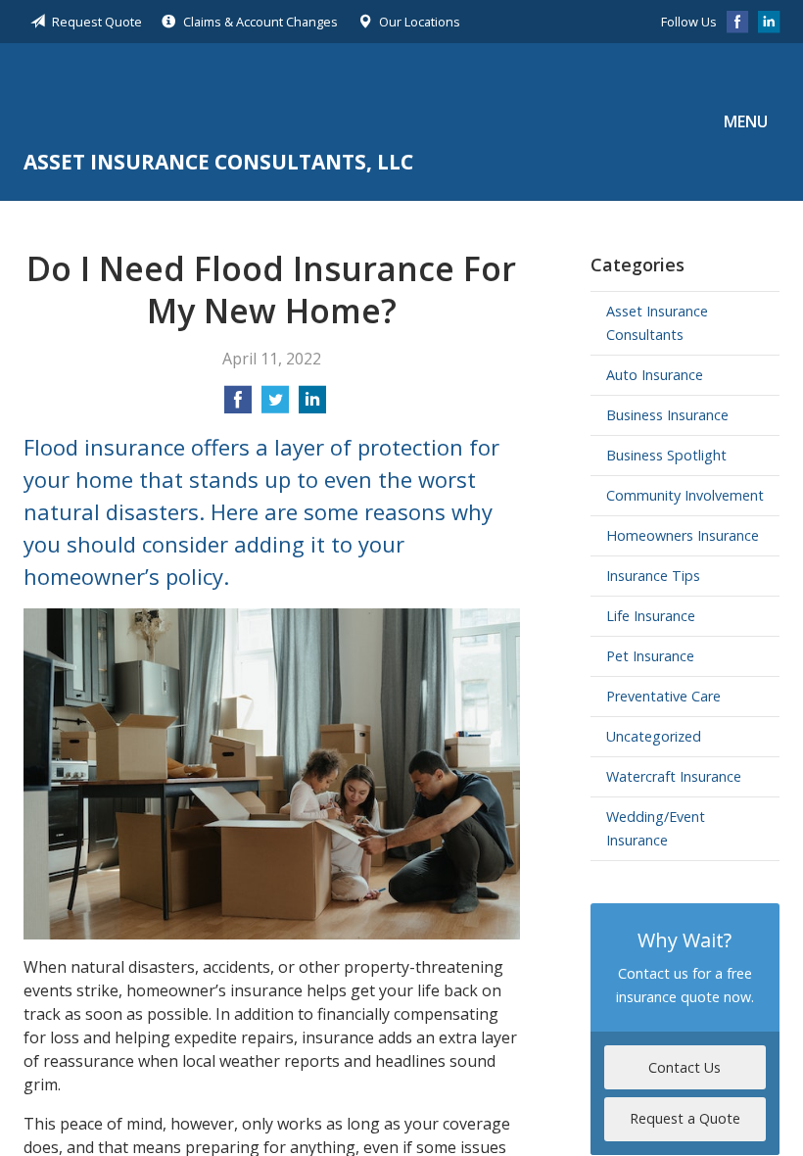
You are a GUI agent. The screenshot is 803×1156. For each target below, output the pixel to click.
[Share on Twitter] (275, 405)
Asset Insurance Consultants (657, 323)
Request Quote (97, 21)
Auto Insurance (654, 374)
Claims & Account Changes (260, 21)
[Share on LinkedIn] (312, 405)
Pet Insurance (650, 656)
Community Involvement (685, 495)
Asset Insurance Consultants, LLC (219, 99)
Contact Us (684, 1067)
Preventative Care (663, 696)
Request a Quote (685, 1118)
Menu (746, 121)
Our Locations (419, 21)
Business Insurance (667, 415)
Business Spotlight (666, 455)
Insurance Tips (653, 575)
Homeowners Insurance (682, 535)
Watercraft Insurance (673, 776)
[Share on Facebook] (238, 405)
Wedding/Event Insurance (655, 828)
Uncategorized (653, 736)
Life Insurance (650, 615)
